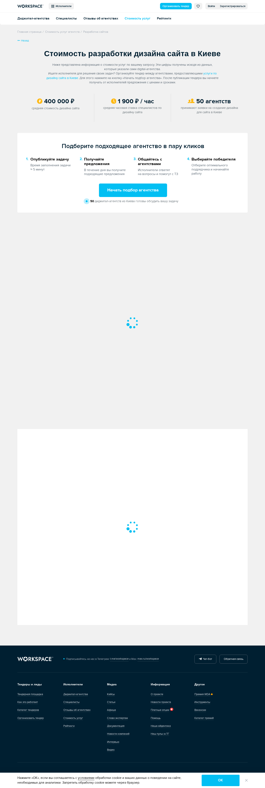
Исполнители (62, 6)
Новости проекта (161, 702)
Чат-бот (207, 659)
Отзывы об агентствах (100, 19)
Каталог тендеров (28, 710)
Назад (25, 40)
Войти (211, 6)
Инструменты (202, 702)
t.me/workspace (119, 658)
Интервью (113, 742)
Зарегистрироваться (232, 6)
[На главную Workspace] (35, 659)
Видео (110, 750)
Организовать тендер (176, 6)
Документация (115, 726)
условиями (86, 778)
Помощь (156, 718)
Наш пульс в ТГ (160, 734)
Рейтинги (164, 19)
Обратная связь (233, 659)
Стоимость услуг (137, 19)
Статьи (111, 702)
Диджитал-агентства (33, 19)
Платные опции (160, 710)
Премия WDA (202, 694)
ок (220, 780)
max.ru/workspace (148, 658)
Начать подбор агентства (133, 190)
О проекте (157, 694)
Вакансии (200, 710)
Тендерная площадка (30, 694)
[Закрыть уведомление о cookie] (246, 780)
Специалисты (66, 19)
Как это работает (27, 702)
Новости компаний (118, 734)
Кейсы (111, 694)
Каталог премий (204, 718)
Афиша (111, 710)
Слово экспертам (117, 718)
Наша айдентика (161, 726)
